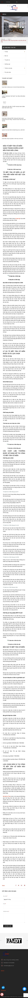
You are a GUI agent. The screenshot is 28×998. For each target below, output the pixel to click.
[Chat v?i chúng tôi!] (24, 989)
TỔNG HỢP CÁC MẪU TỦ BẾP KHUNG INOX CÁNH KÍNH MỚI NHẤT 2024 (13, 107)
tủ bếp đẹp (17, 218)
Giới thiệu (8, 2)
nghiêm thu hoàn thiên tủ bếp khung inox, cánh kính (13, 130)
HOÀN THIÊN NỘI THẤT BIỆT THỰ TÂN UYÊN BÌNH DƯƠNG (13, 97)
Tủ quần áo (7, 60)
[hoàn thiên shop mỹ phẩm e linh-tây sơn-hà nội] (4, 135)
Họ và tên (5, 896)
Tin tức (9, 39)
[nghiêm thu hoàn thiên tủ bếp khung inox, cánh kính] (4, 126)
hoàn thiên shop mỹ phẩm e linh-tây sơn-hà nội (12, 138)
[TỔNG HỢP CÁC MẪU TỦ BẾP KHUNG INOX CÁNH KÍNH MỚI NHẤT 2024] (4, 102)
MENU (4, 14)
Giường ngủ (7, 64)
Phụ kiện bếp (8, 72)
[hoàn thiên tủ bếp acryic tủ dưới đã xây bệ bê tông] (4, 83)
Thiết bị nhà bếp (8, 68)
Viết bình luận (6, 911)
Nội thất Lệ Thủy (6, 796)
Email (4, 903)
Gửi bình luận (7, 926)
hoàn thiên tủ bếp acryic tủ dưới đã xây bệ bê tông (13, 87)
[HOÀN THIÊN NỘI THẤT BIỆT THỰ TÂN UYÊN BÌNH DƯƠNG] (4, 92)
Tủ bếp (6, 51)
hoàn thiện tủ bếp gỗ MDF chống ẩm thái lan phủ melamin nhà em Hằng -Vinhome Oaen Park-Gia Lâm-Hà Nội (14, 119)
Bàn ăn (6, 55)
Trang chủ (3, 39)
